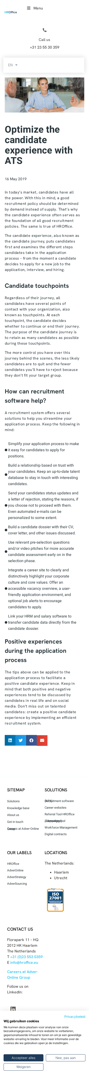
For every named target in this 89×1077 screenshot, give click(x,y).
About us (13, 815)
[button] (10, 740)
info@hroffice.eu (24, 962)
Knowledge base (18, 808)
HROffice (13, 863)
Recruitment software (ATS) (59, 801)
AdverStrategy (16, 877)
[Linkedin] (13, 1009)
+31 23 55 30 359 (44, 47)
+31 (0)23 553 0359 (26, 956)
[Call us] (45, 30)
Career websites (55, 807)
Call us (44, 39)
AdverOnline (15, 870)
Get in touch (15, 822)
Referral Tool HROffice (60, 814)
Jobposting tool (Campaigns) (55, 821)
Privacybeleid (74, 1016)
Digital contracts (56, 834)
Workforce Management (61, 827)
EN (10, 65)
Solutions (13, 801)
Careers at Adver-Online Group (23, 828)
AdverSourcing (17, 883)
